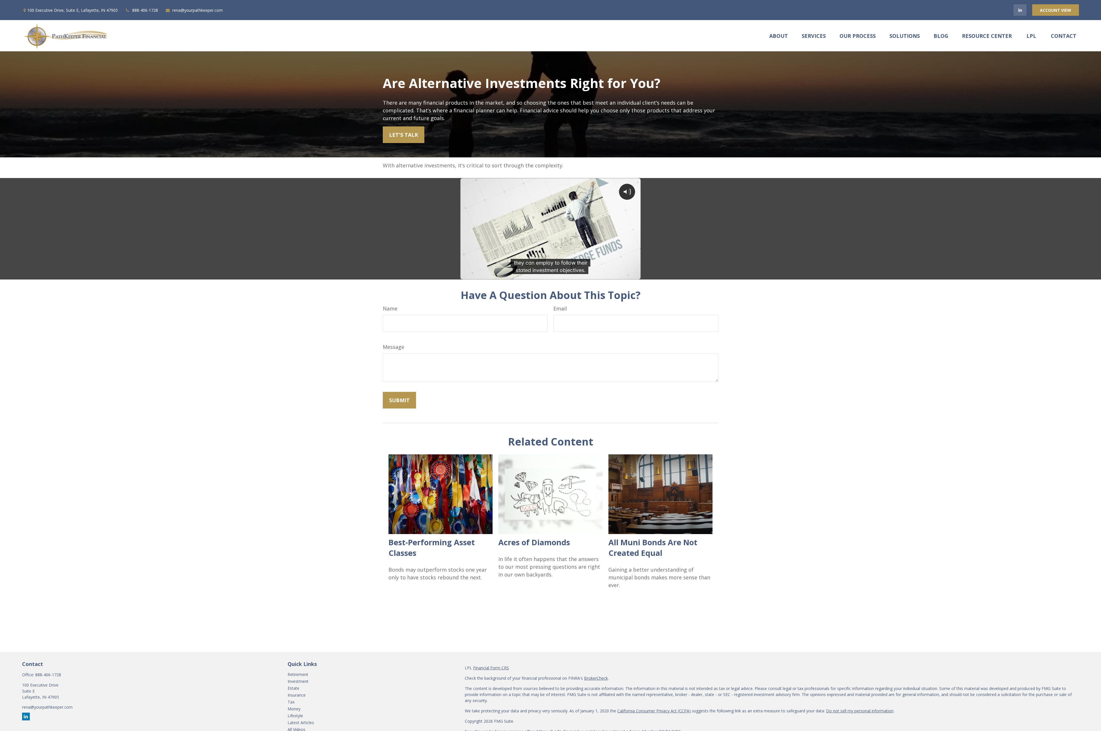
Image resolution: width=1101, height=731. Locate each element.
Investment (298, 681)
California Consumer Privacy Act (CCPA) (654, 711)
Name (390, 308)
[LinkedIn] (1020, 10)
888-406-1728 (145, 10)
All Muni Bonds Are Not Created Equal (652, 547)
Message (393, 346)
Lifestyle (295, 715)
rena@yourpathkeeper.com (197, 10)
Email (560, 308)
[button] (778, 35)
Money (294, 709)
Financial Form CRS (491, 668)
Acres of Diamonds (534, 542)
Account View (1055, 10)
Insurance (297, 695)
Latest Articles (301, 722)
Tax (291, 702)
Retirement (298, 674)
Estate (293, 688)
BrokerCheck (596, 678)
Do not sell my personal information (859, 711)
